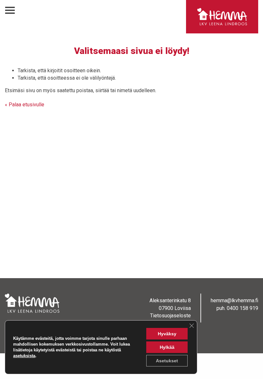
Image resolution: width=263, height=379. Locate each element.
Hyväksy (167, 333)
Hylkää (167, 347)
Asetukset (167, 360)
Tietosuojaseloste (170, 316)
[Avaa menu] (10, 10)
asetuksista (24, 355)
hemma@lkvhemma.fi (234, 300)
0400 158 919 (242, 308)
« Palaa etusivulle (24, 104)
